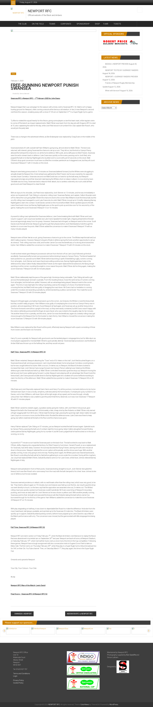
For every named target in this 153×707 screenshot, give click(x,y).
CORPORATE (66, 24)
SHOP (97, 24)
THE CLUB (22, 24)
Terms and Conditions (21, 673)
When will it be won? (112, 91)
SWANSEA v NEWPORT (23, 614)
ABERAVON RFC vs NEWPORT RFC (80, 614)
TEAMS (52, 24)
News (13, 74)
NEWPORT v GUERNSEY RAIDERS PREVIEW (121, 77)
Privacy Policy (18, 680)
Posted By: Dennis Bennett (20, 93)
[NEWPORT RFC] (13, 24)
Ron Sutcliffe (131, 655)
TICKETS (117, 24)
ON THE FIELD (38, 24)
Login (15, 676)
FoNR (105, 24)
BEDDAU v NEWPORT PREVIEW (116, 64)
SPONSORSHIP (83, 24)
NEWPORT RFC (40, 11)
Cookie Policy (18, 683)
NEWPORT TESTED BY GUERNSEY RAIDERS (121, 70)
